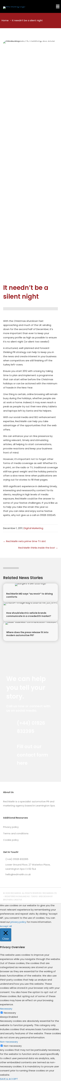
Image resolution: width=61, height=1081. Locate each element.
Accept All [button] (6, 926)
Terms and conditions (15, 833)
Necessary (10, 1012)
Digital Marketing (33, 528)
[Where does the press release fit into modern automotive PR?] (30, 631)
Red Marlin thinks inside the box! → (38, 547)
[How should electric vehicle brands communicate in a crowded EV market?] (30, 612)
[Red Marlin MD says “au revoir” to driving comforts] (30, 592)
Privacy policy (11, 827)
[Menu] (57, 6)
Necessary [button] (6, 1008)
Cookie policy (11, 840)
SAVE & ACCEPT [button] (9, 1079)
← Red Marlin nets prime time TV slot (24, 541)
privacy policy (18, 922)
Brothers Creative (12, 899)
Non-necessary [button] (9, 1041)
